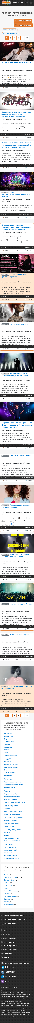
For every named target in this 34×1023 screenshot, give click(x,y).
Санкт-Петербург (10, 877)
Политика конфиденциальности (13, 920)
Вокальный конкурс (10, 799)
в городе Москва (9, 33)
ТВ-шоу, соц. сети (12, 830)
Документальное (9, 739)
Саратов (7, 899)
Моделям (8, 759)
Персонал (8, 844)
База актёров (6, 953)
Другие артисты (11, 806)
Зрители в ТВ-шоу (10, 826)
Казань (6, 893)
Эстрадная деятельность (12, 796)
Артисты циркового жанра (13, 811)
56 (27, 38)
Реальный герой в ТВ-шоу (12, 840)
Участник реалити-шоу (11, 838)
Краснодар (8, 885)
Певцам (7, 791)
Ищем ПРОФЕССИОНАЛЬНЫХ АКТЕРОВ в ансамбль (16, 195)
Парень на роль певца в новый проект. (16, 63)
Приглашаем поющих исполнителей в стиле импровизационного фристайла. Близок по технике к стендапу (16, 145)
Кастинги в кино (7, 942)
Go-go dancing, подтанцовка (13, 784)
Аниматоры (8, 808)
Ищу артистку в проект (19, 324)
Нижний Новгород (11, 891)
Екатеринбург (9, 880)
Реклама (6, 749)
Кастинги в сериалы (9, 949)
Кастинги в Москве (8, 938)
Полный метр (8, 736)
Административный (10, 850)
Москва (6, 874)
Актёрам (8, 733)
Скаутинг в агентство (11, 767)
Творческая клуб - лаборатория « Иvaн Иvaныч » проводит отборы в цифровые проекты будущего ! (17, 425)
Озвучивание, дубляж (11, 794)
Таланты (15, 2)
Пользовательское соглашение (13, 915)
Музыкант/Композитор (11, 858)
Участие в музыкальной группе (14, 802)
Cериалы (7, 744)
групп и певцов (8, 29)
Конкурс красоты (9, 772)
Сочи (6, 888)
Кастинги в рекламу (9, 946)
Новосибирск (9, 904)
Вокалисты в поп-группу (19, 634)
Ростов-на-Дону (10, 896)
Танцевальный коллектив (12, 782)
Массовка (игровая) (10, 820)
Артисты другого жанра (12, 814)
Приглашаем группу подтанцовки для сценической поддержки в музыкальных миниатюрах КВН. (16, 114)
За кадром (5, 957)
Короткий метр (9, 741)
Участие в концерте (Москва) (21, 604)
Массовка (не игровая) (11, 823)
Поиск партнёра (9, 787)
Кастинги (24, 2)
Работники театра (10, 847)
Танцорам (8, 779)
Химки (6, 902)
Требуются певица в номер (20, 456)
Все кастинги (6, 934)
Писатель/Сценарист (11, 855)
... (22, 38)
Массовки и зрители (13, 818)
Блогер (6, 835)
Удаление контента (8, 924)
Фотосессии (8, 761)
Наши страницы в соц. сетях (15, 963)
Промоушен (8, 775)
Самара (6, 883)
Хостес (6, 770)
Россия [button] (4, 930)
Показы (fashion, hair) (11, 764)
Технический (8, 852)
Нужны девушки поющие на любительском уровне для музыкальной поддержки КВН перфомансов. (17, 227)
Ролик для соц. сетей (11, 755)
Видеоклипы (8, 747)
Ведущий (7, 832)
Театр (6, 752)
